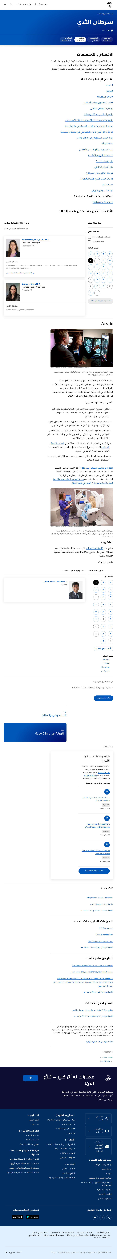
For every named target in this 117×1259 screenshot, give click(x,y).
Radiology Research (103, 202)
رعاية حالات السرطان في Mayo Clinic (94, 138)
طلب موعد (105, 31)
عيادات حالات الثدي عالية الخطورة (96, 179)
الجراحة (109, 91)
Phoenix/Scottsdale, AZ (101, 237)
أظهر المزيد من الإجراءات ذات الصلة (98, 948)
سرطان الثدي (95, 23)
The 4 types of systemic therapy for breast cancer (91, 972)
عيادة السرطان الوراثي (102, 191)
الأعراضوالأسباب (107, 39)
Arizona (106, 660)
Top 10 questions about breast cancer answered (92, 966)
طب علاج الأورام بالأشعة (100, 155)
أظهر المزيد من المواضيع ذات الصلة (98, 911)
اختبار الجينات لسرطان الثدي (101, 904)
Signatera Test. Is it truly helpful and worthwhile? (96, 852)
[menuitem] (107, 39)
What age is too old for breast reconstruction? (97, 799)
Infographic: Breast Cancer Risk (99, 898)
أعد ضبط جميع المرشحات (100, 301)
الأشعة (109, 85)
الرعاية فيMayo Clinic (67, 39)
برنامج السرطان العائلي (101, 109)
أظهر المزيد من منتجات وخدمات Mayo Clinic (95, 1016)
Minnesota (105, 667)
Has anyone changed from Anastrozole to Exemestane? (97, 825)
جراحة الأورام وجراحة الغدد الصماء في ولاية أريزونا (89, 126)
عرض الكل (105, 671)
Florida (106, 663)
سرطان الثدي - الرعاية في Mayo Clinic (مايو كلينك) (92, 688)
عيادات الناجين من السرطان (99, 173)
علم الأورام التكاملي (103, 167)
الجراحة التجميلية (105, 97)
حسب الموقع (93, 232)
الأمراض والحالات (103, 14)
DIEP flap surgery (106, 928)
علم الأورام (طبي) (104, 161)
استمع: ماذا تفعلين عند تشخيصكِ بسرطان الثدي (92, 1010)
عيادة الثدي (107, 185)
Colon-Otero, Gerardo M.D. (55, 582)
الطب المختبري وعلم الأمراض (98, 103)
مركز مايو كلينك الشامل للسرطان (96, 468)
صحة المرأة (107, 144)
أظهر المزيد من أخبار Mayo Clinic (100, 992)
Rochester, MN (98, 242)
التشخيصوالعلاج (93, 39)
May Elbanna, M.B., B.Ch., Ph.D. (36, 240)
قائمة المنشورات (94, 548)
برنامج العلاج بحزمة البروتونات (98, 114)
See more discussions (94, 871)
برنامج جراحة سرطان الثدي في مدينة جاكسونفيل (89, 120)
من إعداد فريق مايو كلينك (103, 682)
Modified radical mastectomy (100, 942)
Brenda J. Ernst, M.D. (31, 284)
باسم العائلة (93, 248)
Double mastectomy (104, 935)
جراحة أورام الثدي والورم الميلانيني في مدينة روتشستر (87, 132)
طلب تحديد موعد (104, 698)
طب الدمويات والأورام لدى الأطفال (96, 150)
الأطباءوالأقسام (80, 39)
